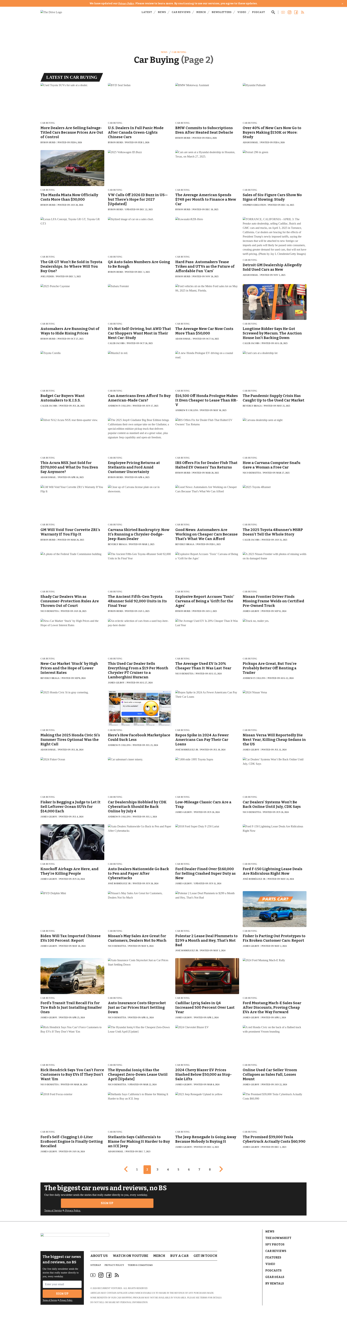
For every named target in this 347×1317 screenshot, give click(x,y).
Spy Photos (274, 1244)
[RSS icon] (116, 1275)
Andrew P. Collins (119, 406)
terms (203, 1297)
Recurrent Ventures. (110, 1288)
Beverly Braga (252, 406)
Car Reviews (181, 12)
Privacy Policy (126, 3)
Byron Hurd (47, 142)
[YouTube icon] (92, 1275)
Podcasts (273, 1270)
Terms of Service (53, 1210)
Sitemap (95, 1265)
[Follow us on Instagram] (289, 12)
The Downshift (278, 1238)
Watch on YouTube (130, 1256)
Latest (147, 12)
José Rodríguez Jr (186, 749)
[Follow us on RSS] (302, 12)
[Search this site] (273, 12)
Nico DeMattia (252, 473)
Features (273, 1257)
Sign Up (107, 1203)
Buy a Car (179, 1256)
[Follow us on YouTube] (283, 12)
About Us (99, 1256)
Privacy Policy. (73, 1210)
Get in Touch (205, 1256)
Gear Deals (274, 1277)
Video (241, 12)
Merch (201, 12)
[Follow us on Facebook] (296, 12)
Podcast (258, 12)
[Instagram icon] (100, 1275)
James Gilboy (251, 611)
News (162, 12)
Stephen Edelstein (254, 205)
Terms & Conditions (140, 1265)
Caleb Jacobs (116, 343)
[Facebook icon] (108, 1275)
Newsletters (222, 12)
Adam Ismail (250, 142)
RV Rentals (274, 1283)
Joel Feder (47, 276)
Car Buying (179, 52)
